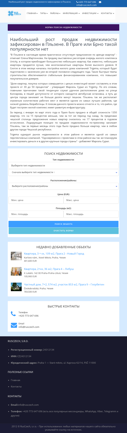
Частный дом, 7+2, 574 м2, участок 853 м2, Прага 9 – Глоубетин (64, 284)
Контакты (107, 13)
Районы (54, 13)
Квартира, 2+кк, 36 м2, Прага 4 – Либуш (49, 269)
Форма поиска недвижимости (63, 27)
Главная (31, 13)
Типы (43, 13)
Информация (70, 13)
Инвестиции (89, 13)
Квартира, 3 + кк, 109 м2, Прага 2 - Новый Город (54, 253)
